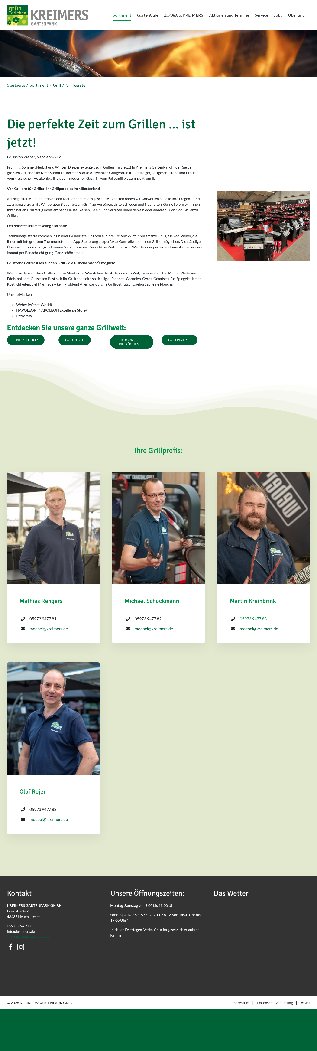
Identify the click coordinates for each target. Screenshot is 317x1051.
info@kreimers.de (21, 931)
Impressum (240, 1002)
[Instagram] (20, 947)
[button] (220, 226)
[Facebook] (10, 947)
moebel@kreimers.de (48, 628)
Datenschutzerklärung (275, 1002)
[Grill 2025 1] (263, 193)
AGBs (305, 1002)
